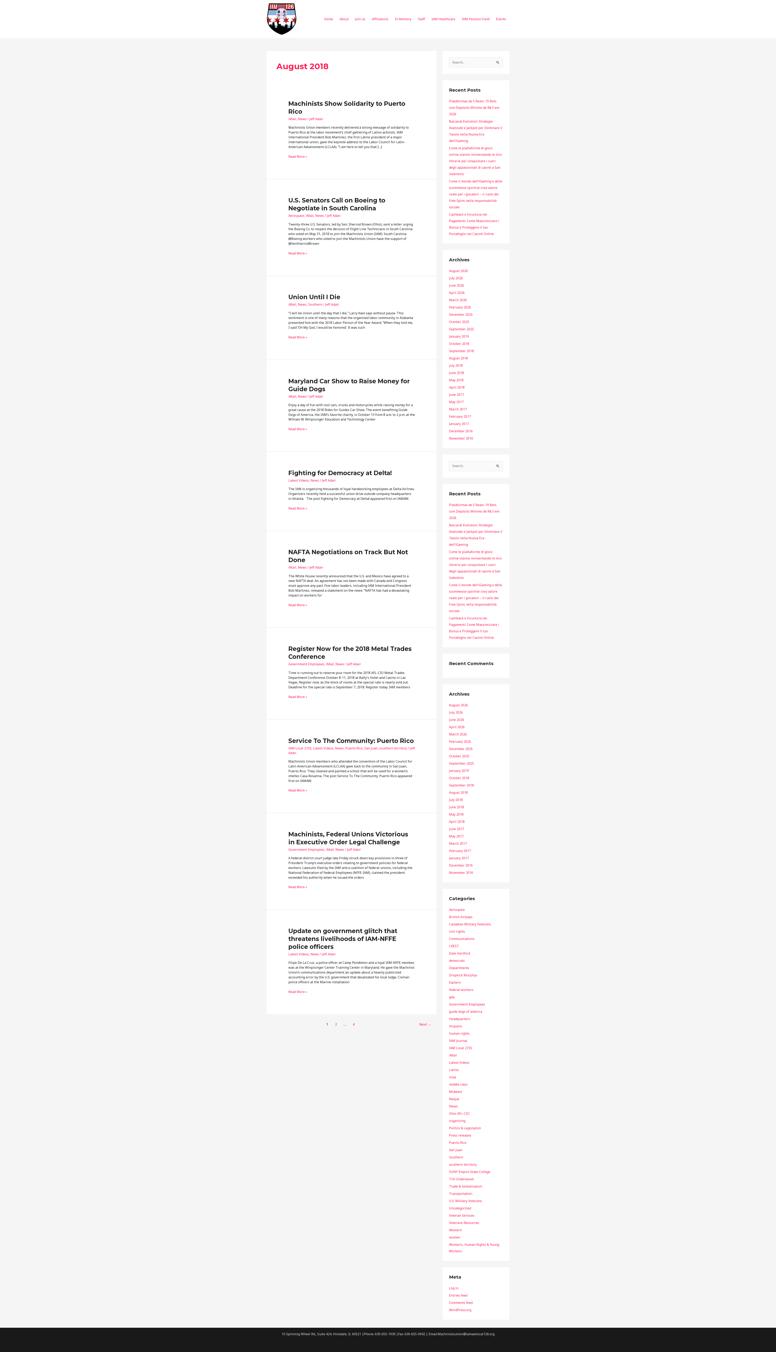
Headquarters (459, 1019)
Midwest (455, 1091)
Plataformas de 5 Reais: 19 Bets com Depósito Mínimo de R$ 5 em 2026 (474, 107)
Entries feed (458, 1295)
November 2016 (461, 438)
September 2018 (461, 351)
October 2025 (459, 322)
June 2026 (456, 285)
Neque (454, 1099)
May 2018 (456, 380)
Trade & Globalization (465, 1186)
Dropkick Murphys (463, 975)
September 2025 (461, 329)
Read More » (297, 156)
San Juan (371, 748)
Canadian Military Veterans (470, 924)
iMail (292, 119)
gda (451, 997)
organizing (457, 1121)
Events (501, 19)
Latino (454, 1070)
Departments (459, 968)
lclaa (452, 1077)
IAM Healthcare (443, 19)
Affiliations (380, 19)
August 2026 (458, 271)
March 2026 (458, 300)
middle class (458, 1084)
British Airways (460, 917)
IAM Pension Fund (475, 19)
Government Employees (306, 664)
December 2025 (461, 314)
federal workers (461, 990)
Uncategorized (460, 1208)
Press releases (460, 1135)
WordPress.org (460, 1310)
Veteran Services (461, 1215)
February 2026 (460, 307)
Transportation (460, 1193)
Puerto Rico (354, 748)
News (302, 119)
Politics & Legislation (465, 1128)
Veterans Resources (464, 1223)
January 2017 (459, 424)
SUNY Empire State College (469, 1172)
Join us (360, 19)
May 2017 (456, 402)
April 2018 (457, 387)
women (454, 1237)
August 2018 (458, 358)
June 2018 (456, 373)
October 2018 (459, 343)
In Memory (403, 19)
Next (425, 1024)
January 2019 (459, 336)
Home (328, 19)
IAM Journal (458, 1040)
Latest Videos (298, 480)
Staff (421, 19)
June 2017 (456, 394)
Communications (461, 939)
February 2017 (460, 416)
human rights (459, 1033)
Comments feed (461, 1302)
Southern (315, 304)
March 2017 (458, 409)
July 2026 (456, 278)
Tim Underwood (461, 1179)
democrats (457, 960)
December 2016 (461, 431)
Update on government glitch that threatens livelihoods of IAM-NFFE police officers (342, 938)
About (344, 19)
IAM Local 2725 (299, 748)
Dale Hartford (459, 953)
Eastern (455, 982)
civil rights (457, 931)
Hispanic (455, 1026)
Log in (453, 1288)
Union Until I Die (314, 297)
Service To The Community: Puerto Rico (351, 741)
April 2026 (457, 292)
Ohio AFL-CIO (459, 1113)
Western (455, 1230)
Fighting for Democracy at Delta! (340, 473)
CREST (454, 946)
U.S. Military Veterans (465, 1201)
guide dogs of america (465, 1011)
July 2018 (456, 365)
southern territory (393, 748)
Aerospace (296, 215)
